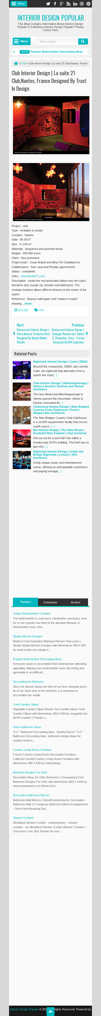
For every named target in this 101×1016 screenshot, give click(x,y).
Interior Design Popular (50, 17)
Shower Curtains (23, 817)
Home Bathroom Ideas (27, 727)
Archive (75, 602)
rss (68, 4)
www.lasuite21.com (33, 276)
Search (83, 41)
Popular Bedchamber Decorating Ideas (53, 51)
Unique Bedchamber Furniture (32, 613)
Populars (25, 601)
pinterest (88, 4)
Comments (50, 602)
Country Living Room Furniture (32, 749)
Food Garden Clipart (26, 704)
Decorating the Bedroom (28, 681)
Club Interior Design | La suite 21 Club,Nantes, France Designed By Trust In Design (49, 80)
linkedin (75, 4)
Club (41, 309)
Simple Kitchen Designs (27, 636)
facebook (55, 4)
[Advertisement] (56, 512)
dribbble (81, 4)
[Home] (15, 63)
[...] (55, 375)
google (61, 4)
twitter (48, 4)
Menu (21, 3)
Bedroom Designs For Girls (30, 772)
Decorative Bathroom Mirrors (31, 795)
